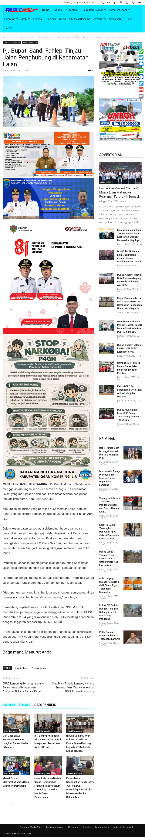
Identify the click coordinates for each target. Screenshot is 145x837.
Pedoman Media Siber (31, 827)
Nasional (57, 10)
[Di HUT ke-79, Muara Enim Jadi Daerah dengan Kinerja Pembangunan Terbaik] (106, 255)
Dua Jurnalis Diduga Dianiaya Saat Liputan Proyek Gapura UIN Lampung (109, 478)
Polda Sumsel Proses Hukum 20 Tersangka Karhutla (109, 635)
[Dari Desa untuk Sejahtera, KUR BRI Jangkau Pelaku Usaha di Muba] (16, 723)
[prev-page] (5, 804)
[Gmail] (141, 89)
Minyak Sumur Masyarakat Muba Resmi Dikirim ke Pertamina (16, 782)
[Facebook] (114, 2)
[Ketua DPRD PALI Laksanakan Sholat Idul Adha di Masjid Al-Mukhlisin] (106, 390)
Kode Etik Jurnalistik (123, 827)
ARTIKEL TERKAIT (16, 705)
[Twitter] (127, 2)
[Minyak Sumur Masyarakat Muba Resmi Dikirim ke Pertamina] (16, 765)
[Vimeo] (133, 2)
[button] (103, 2)
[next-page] (11, 804)
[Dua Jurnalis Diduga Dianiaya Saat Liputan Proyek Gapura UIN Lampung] (132, 476)
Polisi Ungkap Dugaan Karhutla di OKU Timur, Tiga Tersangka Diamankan (109, 585)
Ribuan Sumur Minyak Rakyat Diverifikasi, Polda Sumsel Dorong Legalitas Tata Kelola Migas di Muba (78, 743)
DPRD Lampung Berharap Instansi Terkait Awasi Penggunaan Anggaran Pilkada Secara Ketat (23, 687)
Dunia (62, 19)
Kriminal (37, 19)
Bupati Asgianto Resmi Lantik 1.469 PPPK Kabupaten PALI (129, 348)
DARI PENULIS (45, 705)
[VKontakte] (139, 2)
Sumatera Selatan (93, 10)
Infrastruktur (21, 668)
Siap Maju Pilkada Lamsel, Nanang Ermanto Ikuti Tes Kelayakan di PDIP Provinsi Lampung (73, 687)
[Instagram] (121, 2)
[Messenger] (141, 64)
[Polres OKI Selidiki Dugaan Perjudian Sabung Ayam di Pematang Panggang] (132, 610)
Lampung (9, 19)
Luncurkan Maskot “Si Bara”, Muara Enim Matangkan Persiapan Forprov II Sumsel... (120, 192)
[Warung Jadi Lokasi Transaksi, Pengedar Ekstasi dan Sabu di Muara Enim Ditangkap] (132, 503)
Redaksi (87, 827)
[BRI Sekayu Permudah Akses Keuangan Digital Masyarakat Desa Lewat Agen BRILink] (48, 723)
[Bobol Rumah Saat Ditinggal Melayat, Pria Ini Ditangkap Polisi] (132, 452)
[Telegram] (141, 57)
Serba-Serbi (115, 19)
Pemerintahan (39, 668)
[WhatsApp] (141, 51)
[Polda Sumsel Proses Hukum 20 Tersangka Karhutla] (132, 637)
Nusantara (72, 10)
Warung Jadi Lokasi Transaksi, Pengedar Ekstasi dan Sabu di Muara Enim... (109, 505)
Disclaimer (73, 827)
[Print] (141, 96)
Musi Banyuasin (46, 37)
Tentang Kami (102, 827)
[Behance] (108, 2)
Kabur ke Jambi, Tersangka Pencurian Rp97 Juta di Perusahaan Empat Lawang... (109, 532)
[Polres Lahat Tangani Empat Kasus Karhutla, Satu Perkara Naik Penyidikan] (132, 556)
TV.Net (8, 28)
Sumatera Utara (118, 10)
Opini (129, 19)
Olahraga (51, 19)
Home (45, 10)
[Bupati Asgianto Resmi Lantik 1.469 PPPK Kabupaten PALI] (106, 348)
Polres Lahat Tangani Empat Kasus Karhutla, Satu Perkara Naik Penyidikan (108, 558)
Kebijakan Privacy (55, 827)
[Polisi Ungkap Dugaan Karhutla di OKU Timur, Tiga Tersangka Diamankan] (132, 583)
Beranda (7, 37)
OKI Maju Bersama (79, 19)
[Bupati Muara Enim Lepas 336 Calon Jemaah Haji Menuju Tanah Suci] (106, 413)
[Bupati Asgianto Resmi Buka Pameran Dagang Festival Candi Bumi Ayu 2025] (106, 278)
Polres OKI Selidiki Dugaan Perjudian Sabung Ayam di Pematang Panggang (108, 612)
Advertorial (99, 19)
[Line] (141, 70)
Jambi (24, 19)
